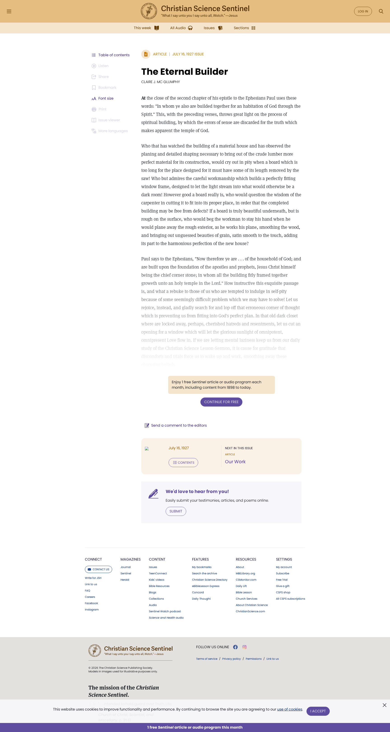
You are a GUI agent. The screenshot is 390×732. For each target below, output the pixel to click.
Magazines (131, 559)
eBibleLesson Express (205, 586)
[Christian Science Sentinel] (195, 11)
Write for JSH (93, 578)
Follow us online (212, 647)
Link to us (91, 584)
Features (200, 559)
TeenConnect (158, 573)
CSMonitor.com (246, 579)
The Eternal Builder (184, 71)
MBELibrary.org (245, 573)
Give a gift (282, 586)
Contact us (101, 569)
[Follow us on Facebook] (235, 647)
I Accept (318, 711)
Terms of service (206, 659)
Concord (198, 592)
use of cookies (289, 709)
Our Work (235, 461)
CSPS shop (283, 592)
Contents (186, 462)
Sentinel (126, 573)
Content (157, 559)
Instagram (92, 609)
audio (166, 617)
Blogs (152, 592)
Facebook (91, 603)
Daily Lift (241, 586)
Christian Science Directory (210, 579)
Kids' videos (156, 579)
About (240, 567)
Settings (284, 559)
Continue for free (221, 402)
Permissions (254, 659)
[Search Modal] (381, 11)
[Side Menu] (9, 11)
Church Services (246, 598)
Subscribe (282, 573)
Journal (126, 567)
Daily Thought (201, 598)
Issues (153, 567)
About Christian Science (252, 605)
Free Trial (282, 579)
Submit (175, 511)
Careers (90, 597)
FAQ (87, 590)
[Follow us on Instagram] (244, 647)
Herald (125, 579)
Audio (153, 605)
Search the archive (204, 573)
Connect (93, 559)
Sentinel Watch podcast (165, 611)
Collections (156, 598)
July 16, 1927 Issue (188, 54)
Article (160, 54)
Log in (363, 11)
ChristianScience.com (250, 611)
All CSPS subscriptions (290, 598)
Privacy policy (231, 659)
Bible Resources (159, 586)
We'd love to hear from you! (197, 491)
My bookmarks (201, 567)
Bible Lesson (244, 592)
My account (284, 567)
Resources (246, 559)
